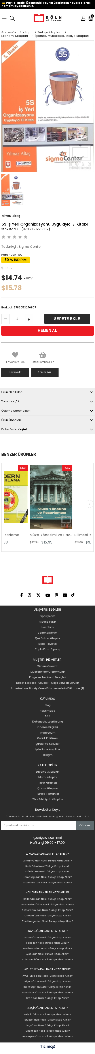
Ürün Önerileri (11, 420)
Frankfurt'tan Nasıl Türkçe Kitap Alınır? (47, 882)
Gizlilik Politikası (47, 738)
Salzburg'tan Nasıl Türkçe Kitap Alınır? (47, 987)
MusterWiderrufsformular (47, 671)
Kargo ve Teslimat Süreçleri (47, 677)
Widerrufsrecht (47, 666)
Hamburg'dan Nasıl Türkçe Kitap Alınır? (47, 877)
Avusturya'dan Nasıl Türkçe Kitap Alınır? (48, 975)
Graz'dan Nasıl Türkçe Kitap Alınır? (47, 998)
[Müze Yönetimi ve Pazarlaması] (29, 497)
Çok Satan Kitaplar (47, 638)
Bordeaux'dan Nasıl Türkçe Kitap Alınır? (47, 948)
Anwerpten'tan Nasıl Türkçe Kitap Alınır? (47, 1036)
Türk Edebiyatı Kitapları (47, 799)
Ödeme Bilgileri (47, 727)
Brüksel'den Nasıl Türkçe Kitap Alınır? (48, 1019)
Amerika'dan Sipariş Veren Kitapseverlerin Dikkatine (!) (47, 688)
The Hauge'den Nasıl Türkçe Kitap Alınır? (47, 921)
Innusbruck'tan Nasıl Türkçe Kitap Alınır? (47, 992)
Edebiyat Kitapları (47, 771)
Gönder (84, 825)
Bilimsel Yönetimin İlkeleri (73, 534)
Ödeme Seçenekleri (15, 411)
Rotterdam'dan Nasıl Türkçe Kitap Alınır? (47, 910)
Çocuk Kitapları (47, 788)
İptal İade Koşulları (47, 749)
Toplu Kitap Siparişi (47, 649)
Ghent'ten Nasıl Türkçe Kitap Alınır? (47, 1030)
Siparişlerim (47, 616)
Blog (48, 705)
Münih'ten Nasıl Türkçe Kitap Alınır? (47, 871)
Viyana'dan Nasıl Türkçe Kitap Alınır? (47, 981)
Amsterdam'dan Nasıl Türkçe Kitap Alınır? (47, 904)
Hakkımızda (47, 710)
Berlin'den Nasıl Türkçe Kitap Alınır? (47, 866)
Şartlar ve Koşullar (47, 743)
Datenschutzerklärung (47, 721)
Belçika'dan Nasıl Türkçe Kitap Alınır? (47, 1014)
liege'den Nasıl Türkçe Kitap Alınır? (47, 1025)
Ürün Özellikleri (12, 392)
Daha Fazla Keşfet (14, 429)
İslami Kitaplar (47, 777)
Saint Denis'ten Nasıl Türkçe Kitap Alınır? (47, 959)
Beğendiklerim (47, 632)
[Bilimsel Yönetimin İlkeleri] (73, 497)
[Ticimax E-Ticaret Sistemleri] (47, 1047)
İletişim (48, 754)
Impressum (47, 732)
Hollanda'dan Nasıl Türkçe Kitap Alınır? (47, 899)
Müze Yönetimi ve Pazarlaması (29, 534)
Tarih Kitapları (47, 782)
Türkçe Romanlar (47, 793)
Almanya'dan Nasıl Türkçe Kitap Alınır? (47, 860)
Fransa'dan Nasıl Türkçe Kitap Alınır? (48, 937)
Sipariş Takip (47, 621)
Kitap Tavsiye (47, 643)
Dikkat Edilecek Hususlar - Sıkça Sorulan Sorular (47, 682)
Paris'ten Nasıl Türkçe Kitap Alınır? (47, 942)
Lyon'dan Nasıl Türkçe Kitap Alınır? (47, 954)
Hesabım (48, 627)
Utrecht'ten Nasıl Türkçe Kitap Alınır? (48, 915)
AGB (47, 716)
